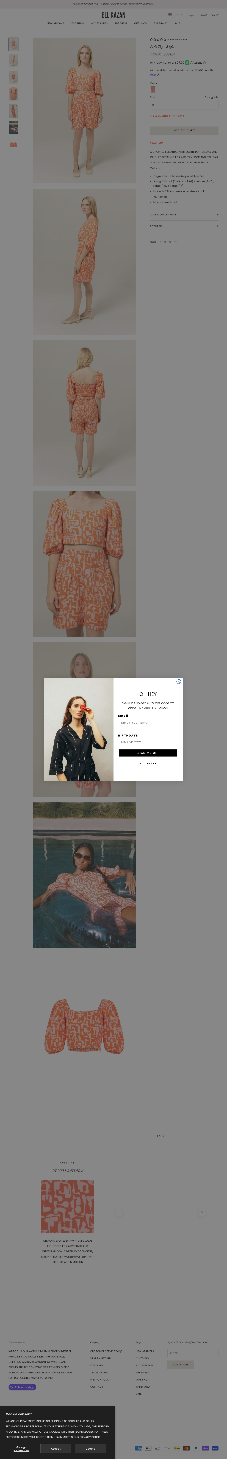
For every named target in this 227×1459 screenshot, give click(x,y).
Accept (56, 1448)
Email (123, 716)
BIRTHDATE (128, 735)
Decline (90, 1448)
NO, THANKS (148, 763)
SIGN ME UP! (148, 752)
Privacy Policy (90, 1437)
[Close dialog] (179, 681)
